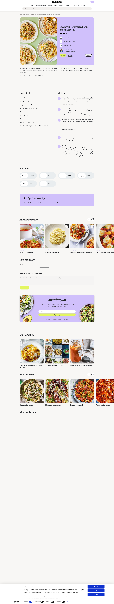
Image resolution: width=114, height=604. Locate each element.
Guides (67, 5)
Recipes (31, 5)
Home (21, 14)
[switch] (42, 602)
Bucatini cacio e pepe (52, 252)
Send (89, 55)
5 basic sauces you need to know (81, 365)
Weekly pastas (33, 14)
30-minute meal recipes (53, 405)
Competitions (75, 5)
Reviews (83, 5)
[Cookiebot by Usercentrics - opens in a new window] (16, 602)
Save (64, 55)
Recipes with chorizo (77, 405)
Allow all (96, 586)
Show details (70, 601)
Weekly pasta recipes (103, 405)
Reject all (96, 594)
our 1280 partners (31, 587)
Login (92, 1)
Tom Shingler (68, 49)
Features (60, 5)
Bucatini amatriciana (27, 252)
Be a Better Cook (52, 5)
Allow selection (96, 590)
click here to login (44, 267)
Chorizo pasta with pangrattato (81, 252)
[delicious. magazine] (57, 2)
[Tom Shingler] (61, 50)
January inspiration (41, 5)
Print (71, 55)
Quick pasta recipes (26, 405)
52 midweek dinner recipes (54, 365)
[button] (92, 219)
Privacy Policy (65, 319)
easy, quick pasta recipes (35, 75)
